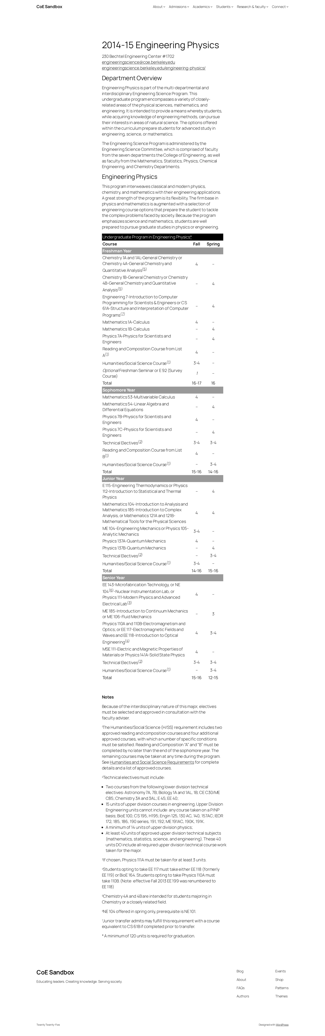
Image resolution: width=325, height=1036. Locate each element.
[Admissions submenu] (188, 7)
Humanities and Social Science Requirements (152, 762)
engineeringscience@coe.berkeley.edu (138, 62)
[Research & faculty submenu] (267, 7)
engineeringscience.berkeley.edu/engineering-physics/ (154, 68)
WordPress (282, 1024)
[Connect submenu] (287, 7)
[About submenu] (164, 7)
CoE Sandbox (49, 6)
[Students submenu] (232, 7)
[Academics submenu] (211, 7)
